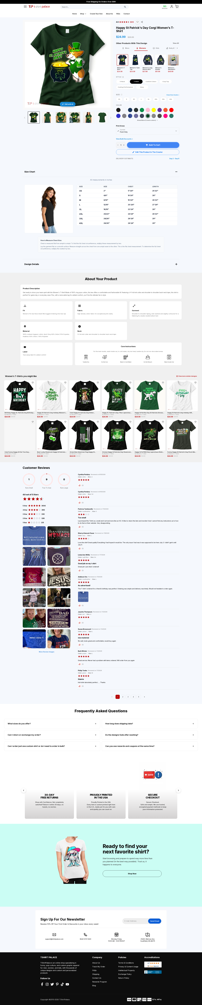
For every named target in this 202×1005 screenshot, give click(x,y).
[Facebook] (42, 984)
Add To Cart (154, 145)
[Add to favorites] (32, 382)
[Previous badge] (23, 790)
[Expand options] (176, 131)
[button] (137, 22)
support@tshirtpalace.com (54, 939)
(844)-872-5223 (85, 939)
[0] (176, 7)
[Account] (171, 7)
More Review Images (46, 652)
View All (176, 43)
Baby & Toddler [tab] (174, 48)
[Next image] (111, 118)
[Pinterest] (57, 984)
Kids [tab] (157, 48)
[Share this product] (141, 22)
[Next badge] (178, 790)
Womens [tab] (142, 48)
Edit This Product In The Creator (149, 152)
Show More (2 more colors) (146, 120)
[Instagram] (47, 984)
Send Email (154, 921)
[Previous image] (25, 118)
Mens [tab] (127, 48)
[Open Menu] (25, 7)
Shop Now (132, 874)
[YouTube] (67, 984)
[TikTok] (62, 984)
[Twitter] (52, 984)
